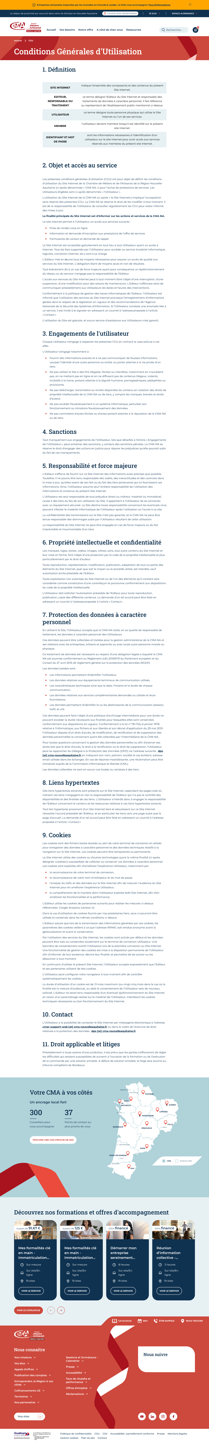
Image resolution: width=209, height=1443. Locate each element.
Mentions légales (177, 1433)
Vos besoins (67, 29)
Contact (102, 1438)
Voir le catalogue (28, 1310)
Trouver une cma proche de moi (53, 1140)
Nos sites (23, 1416)
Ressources (133, 29)
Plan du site (88, 1438)
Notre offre (85, 29)
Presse (161, 1433)
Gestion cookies (69, 1438)
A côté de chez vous (110, 29)
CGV (105, 1433)
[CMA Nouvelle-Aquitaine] (27, 27)
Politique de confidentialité (76, 1433)
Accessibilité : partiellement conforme (132, 1433)
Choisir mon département (122, 13)
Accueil (51, 29)
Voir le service (32, 1291)
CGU (97, 1433)
